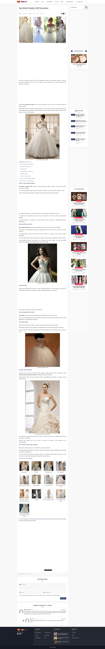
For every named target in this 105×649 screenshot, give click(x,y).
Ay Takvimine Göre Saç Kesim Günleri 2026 (81, 133)
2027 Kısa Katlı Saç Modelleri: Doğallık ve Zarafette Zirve (80, 115)
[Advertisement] (42, 52)
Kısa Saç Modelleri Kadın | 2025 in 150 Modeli (79, 204)
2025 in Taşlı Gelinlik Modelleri (26, 164)
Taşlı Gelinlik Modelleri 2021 (28, 573)
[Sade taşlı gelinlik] (36, 479)
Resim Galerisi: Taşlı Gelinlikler (26, 180)
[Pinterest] (20, 633)
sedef (32, 618)
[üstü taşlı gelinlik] (24, 466)
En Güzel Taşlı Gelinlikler (25, 176)
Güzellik (78, 123)
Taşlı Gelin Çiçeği (23, 173)
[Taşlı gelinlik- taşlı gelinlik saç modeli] (24, 494)
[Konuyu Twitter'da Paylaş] (63, 13)
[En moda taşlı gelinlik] (48, 479)
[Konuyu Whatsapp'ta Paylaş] (65, 13)
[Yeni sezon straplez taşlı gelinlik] (60, 494)
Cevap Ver (64, 609)
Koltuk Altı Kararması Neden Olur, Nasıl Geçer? (81, 121)
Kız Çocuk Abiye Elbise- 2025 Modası (79, 253)
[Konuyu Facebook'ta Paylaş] (62, 13)
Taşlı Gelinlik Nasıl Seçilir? (25, 166)
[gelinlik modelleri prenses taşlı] (24, 479)
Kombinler (78, 128)
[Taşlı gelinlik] (36, 494)
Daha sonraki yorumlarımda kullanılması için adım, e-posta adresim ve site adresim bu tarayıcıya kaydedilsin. (40, 595)
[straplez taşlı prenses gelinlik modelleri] (24, 508)
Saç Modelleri (79, 142)
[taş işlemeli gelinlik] (48, 466)
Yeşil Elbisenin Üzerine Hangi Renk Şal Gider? (78, 270)
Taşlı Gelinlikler (23, 169)
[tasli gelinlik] (36, 466)
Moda (82, 128)
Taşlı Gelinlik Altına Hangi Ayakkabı (27, 178)
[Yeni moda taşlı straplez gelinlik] (48, 494)
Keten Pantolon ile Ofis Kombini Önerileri (79, 65)
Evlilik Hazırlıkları (24, 13)
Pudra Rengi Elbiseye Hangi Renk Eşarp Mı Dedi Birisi (79, 287)
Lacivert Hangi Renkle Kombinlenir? (79, 237)
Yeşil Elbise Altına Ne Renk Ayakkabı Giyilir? (79, 220)
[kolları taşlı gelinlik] (60, 466)
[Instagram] (19, 633)
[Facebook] (17, 633)
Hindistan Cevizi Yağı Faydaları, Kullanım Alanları (80, 139)
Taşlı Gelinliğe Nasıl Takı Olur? (26, 171)
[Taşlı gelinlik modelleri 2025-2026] (60, 479)
